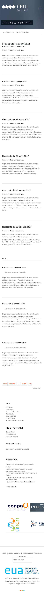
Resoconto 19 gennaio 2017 (13, 304)
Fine (30, 384)
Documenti (9, 409)
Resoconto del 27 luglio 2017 (14, 46)
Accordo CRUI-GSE (8, 32)
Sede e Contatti (11, 416)
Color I (20, 590)
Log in (4, 553)
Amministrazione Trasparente (15, 420)
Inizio (5, 384)
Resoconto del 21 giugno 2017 (14, 81)
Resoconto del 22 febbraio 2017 (16, 227)
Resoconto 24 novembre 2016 (14, 343)
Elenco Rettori (10, 432)
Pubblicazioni (10, 414)
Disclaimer (22, 556)
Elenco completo (11, 487)
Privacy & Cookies (14, 553)
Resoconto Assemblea (13, 412)
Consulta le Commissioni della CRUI (17, 449)
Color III (23, 590)
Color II (22, 590)
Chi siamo (9, 407)
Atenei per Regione (12, 436)
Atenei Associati (11, 434)
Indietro (12, 384)
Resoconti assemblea (17, 50)
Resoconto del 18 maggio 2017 (16, 190)
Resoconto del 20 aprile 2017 (15, 156)
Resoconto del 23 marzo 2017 (15, 119)
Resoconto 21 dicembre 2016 (14, 267)
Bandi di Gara (10, 418)
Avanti (24, 384)
